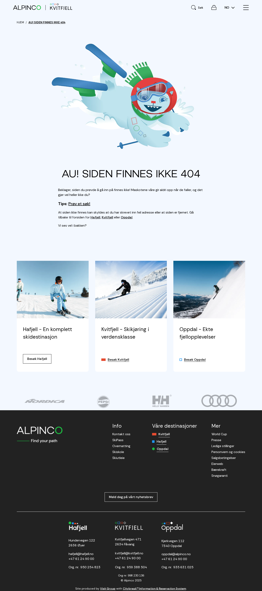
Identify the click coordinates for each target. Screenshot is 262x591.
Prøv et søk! (79, 203)
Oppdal (126, 217)
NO (227, 8)
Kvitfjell (107, 217)
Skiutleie (118, 458)
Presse (216, 440)
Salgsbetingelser (223, 458)
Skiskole (118, 452)
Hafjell (95, 217)
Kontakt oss (121, 434)
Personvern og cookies (228, 452)
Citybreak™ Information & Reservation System (154, 588)
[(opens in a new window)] (44, 401)
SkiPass (117, 440)
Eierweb (217, 464)
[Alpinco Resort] (27, 7)
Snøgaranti (219, 475)
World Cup (219, 434)
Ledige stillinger (222, 446)
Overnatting (121, 446)
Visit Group (107, 588)
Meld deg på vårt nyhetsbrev (131, 497)
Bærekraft (218, 470)
